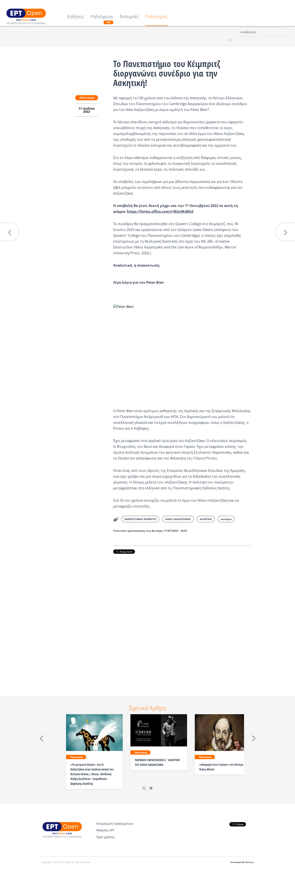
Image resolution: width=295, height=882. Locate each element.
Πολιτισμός (156, 16)
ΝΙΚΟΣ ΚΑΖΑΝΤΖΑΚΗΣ (178, 519)
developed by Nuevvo (242, 862)
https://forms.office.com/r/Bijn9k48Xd (160, 211)
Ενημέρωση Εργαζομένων (114, 823)
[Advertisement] (182, 619)
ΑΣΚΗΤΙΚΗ (206, 519)
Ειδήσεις (75, 16)
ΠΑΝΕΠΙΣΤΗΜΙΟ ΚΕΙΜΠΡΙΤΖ (140, 519)
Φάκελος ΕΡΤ (105, 830)
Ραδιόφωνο (102, 19)
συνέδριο (226, 519)
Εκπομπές (129, 16)
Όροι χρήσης (105, 837)
